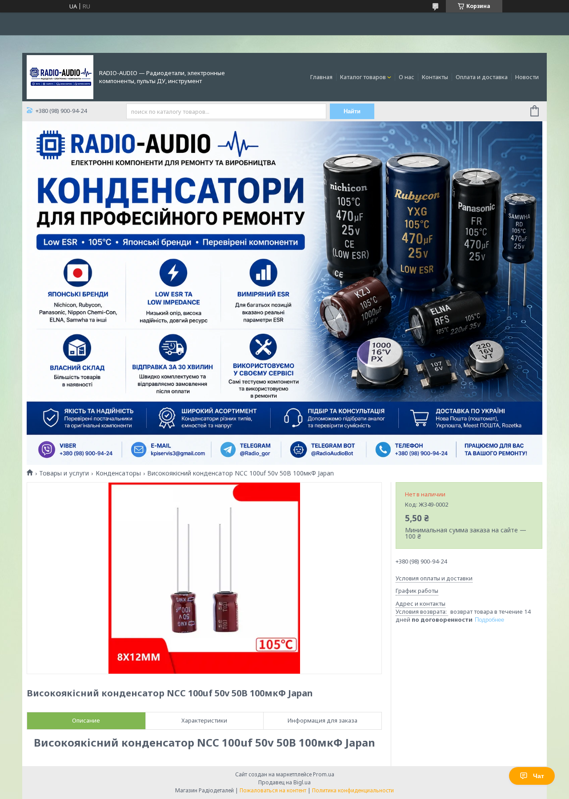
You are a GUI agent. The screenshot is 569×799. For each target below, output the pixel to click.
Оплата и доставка (482, 77)
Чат (538, 775)
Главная (321, 77)
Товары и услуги (64, 473)
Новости (527, 77)
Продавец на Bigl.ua (284, 782)
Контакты (435, 77)
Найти (352, 111)
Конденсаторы (118, 473)
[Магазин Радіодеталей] (60, 76)
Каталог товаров (363, 77)
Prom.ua (323, 774)
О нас (406, 77)
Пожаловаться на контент (273, 790)
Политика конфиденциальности (353, 790)
